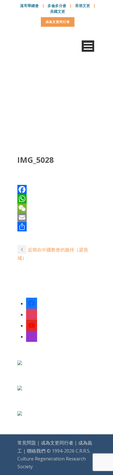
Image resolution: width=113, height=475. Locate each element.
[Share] (56, 226)
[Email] (56, 217)
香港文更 (82, 5)
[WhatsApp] (56, 198)
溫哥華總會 (29, 5)
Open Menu (88, 46)
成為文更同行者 (57, 21)
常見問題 (26, 443)
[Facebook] (56, 189)
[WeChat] (56, 208)
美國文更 (57, 11)
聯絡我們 (36, 451)
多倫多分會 (57, 5)
